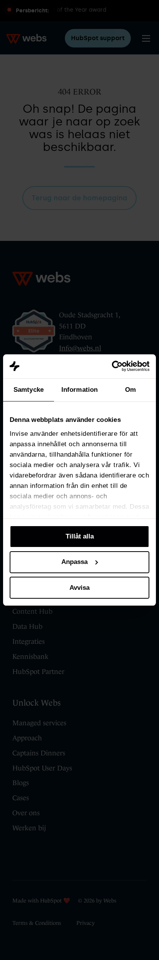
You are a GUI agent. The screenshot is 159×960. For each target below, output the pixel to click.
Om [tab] (130, 389)
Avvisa (79, 587)
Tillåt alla (80, 536)
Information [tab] (79, 389)
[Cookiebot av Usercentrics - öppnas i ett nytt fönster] (115, 366)
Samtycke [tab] (29, 389)
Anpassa (74, 562)
